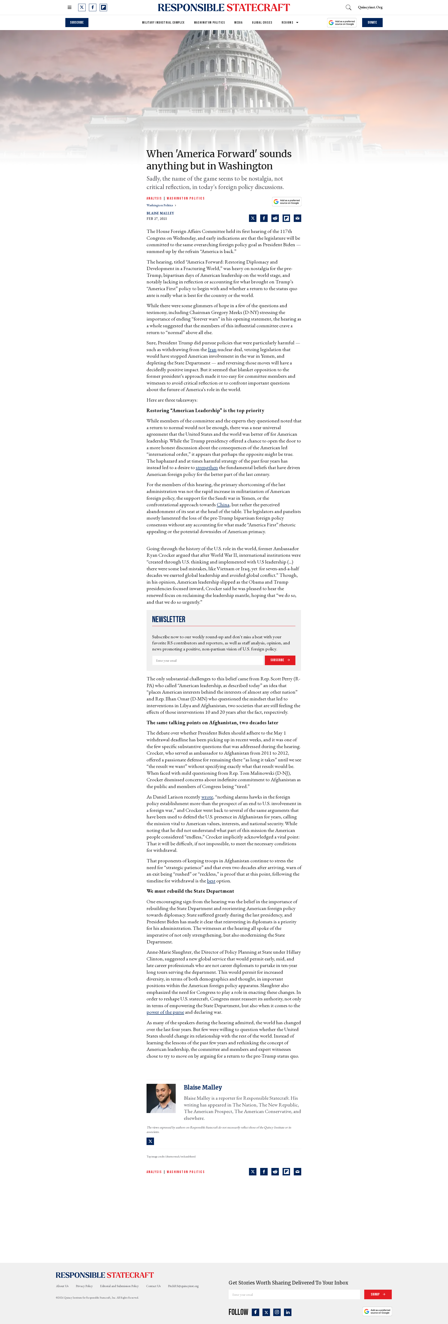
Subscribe (77, 22)
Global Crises (262, 23)
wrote (207, 796)
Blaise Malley (160, 213)
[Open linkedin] (287, 1312)
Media (238, 23)
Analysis (154, 198)
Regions (287, 23)
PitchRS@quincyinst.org (183, 1286)
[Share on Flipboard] (286, 218)
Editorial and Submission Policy (119, 1286)
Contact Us (153, 1286)
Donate (372, 22)
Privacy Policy (84, 1286)
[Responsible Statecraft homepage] (105, 1275)
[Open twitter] (82, 7)
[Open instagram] (277, 1312)
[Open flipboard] (103, 7)
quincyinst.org (370, 7)
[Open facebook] (92, 7)
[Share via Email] (297, 218)
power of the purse (165, 1012)
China (223, 504)
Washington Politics (209, 23)
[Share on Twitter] (252, 218)
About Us (62, 1286)
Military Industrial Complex (163, 23)
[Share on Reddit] (275, 218)
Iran (212, 349)
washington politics (160, 205)
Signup (375, 1294)
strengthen (207, 467)
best (211, 880)
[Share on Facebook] (264, 218)
